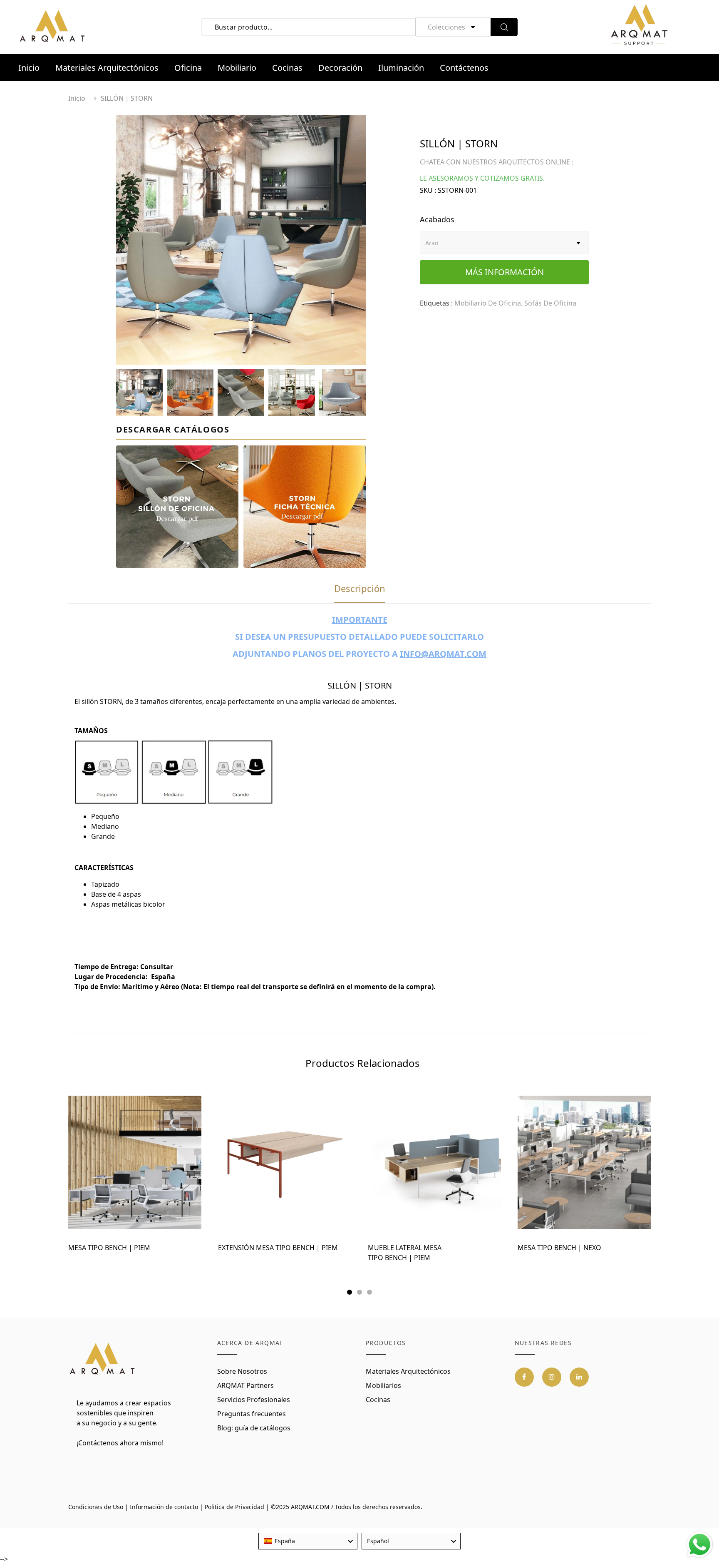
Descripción (359, 588)
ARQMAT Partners (245, 1385)
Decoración (340, 67)
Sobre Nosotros (242, 1371)
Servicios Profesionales (253, 1399)
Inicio (29, 67)
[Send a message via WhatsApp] (699, 1544)
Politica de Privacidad (234, 1507)
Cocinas (287, 67)
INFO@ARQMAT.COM (443, 653)
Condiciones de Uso (95, 1507)
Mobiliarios (383, 1385)
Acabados (437, 219)
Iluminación (401, 67)
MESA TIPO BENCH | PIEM (109, 1247)
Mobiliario (237, 67)
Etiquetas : (436, 303)
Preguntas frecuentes (251, 1413)
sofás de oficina (550, 303)
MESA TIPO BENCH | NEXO (559, 1247)
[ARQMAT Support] (639, 27)
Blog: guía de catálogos (253, 1427)
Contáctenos (464, 67)
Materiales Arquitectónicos (107, 67)
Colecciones (446, 27)
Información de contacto (164, 1507)
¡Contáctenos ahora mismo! (120, 1442)
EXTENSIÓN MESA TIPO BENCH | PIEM (278, 1247)
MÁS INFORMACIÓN (504, 272)
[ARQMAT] (102, 1359)
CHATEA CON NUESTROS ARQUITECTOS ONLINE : (496, 162)
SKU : (428, 190)
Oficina (188, 67)
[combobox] (307, 1541)
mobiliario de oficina (487, 303)
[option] (241, 240)
